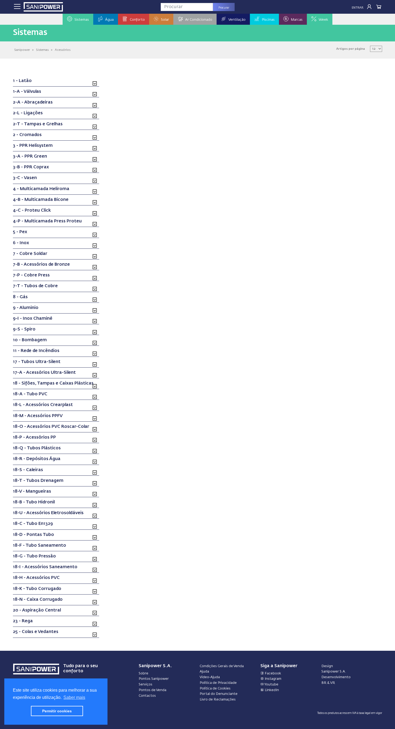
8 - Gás (20, 297)
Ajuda (204, 671)
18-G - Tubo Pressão (34, 556)
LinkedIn (271, 690)
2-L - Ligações (28, 113)
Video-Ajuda (210, 677)
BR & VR (328, 683)
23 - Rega (23, 621)
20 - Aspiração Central (37, 610)
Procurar (223, 7)
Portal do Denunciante (219, 694)
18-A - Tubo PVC (30, 394)
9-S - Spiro (24, 329)
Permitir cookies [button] (57, 711)
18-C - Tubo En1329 (33, 524)
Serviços (145, 684)
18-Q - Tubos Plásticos (37, 448)
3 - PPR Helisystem (33, 146)
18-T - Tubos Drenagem (38, 481)
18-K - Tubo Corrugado (37, 589)
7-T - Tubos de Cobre (35, 286)
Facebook (272, 673)
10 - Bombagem (30, 340)
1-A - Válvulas (27, 92)
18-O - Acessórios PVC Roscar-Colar (51, 427)
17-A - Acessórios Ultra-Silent (44, 373)
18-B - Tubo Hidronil (34, 502)
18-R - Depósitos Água (36, 459)
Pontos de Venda (152, 690)
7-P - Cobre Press (31, 275)
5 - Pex (20, 232)
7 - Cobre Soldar (30, 254)
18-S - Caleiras (28, 470)
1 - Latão (22, 81)
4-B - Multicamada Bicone (41, 200)
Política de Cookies (215, 688)
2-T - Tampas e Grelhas (38, 124)
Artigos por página (350, 48)
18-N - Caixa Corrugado (38, 600)
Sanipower (22, 49)
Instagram (272, 679)
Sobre (143, 673)
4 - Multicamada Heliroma (41, 189)
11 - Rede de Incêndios (36, 351)
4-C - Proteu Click (32, 210)
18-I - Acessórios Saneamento (45, 567)
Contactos (147, 696)
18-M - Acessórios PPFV (38, 416)
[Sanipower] (43, 7)
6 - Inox (21, 243)
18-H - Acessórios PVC (36, 578)
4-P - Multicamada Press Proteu (47, 221)
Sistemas (42, 49)
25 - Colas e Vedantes (35, 632)
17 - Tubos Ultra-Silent (36, 362)
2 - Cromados (27, 135)
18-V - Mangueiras (32, 491)
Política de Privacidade (218, 683)
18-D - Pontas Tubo (33, 535)
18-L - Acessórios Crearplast (43, 405)
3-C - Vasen (25, 178)
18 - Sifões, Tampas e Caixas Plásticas (53, 383)
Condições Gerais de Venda (222, 666)
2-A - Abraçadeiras (33, 102)
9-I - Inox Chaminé (32, 319)
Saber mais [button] (74, 697)
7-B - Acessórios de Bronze (41, 264)
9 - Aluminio (25, 308)
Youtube (271, 684)
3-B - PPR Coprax (31, 167)
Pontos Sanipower (154, 679)
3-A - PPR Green (30, 156)
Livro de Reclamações (218, 699)
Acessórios (62, 49)
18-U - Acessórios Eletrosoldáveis (48, 513)
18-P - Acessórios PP (34, 437)
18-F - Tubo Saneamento (39, 545)
